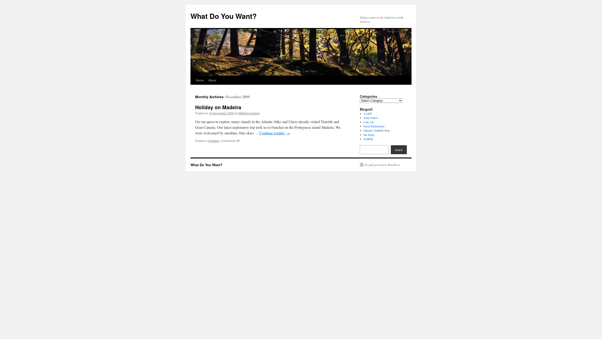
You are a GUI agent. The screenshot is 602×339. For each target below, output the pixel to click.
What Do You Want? (223, 16)
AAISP (368, 113)
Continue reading (274, 132)
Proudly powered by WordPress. (382, 165)
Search (399, 150)
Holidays (213, 141)
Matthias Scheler (249, 113)
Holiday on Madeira (218, 107)
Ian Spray (369, 135)
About (212, 80)
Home (200, 80)
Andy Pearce (371, 118)
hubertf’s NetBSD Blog (377, 130)
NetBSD (368, 139)
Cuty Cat (368, 122)
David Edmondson (374, 126)
